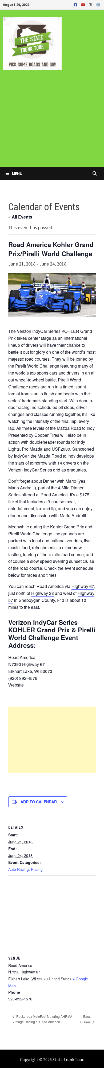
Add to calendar (39, 801)
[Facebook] (76, 4)
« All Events (20, 217)
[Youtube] (84, 4)
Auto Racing (18, 869)
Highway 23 (42, 593)
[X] (91, 4)
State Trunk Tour (68, 1059)
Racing (37, 869)
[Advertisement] (52, 122)
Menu (16, 173)
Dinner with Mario (59, 481)
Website (16, 685)
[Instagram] (98, 4)
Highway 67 (82, 586)
